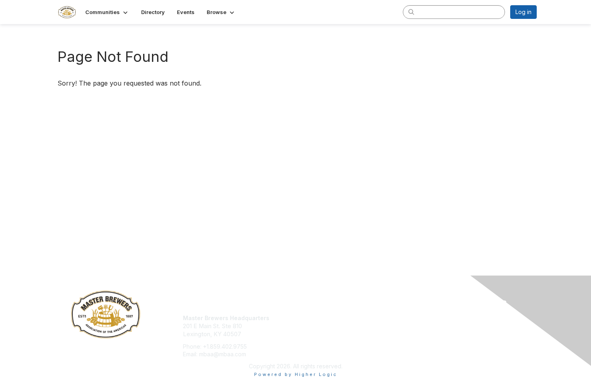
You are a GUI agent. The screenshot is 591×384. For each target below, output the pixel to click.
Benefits (309, 326)
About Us (427, 318)
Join (304, 318)
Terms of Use (433, 326)
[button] (107, 12)
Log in (523, 11)
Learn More (314, 333)
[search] (411, 11)
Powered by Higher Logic (295, 374)
